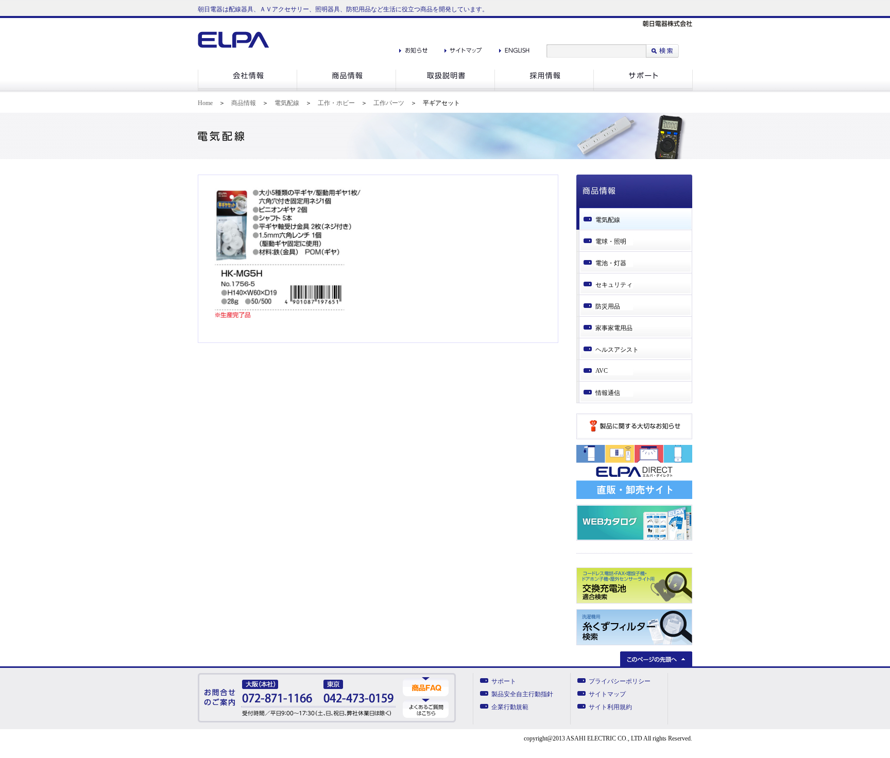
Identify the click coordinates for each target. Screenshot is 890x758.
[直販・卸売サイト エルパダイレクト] (634, 497)
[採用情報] (543, 89)
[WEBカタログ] (634, 538)
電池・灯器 (610, 263)
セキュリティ (613, 284)
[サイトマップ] (463, 47)
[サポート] (643, 89)
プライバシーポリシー (620, 681)
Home (205, 103)
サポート (503, 681)
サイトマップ (607, 694)
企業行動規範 (509, 707)
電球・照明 (610, 241)
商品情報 (243, 103)
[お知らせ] (413, 47)
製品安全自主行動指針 (522, 694)
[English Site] (514, 47)
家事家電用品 (613, 328)
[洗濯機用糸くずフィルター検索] (634, 643)
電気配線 (287, 103)
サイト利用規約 (610, 707)
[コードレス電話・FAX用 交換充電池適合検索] (634, 601)
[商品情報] (346, 89)
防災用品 (607, 306)
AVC (601, 370)
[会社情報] (247, 89)
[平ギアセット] (288, 317)
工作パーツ (388, 103)
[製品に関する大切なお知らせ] (634, 437)
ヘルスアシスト (617, 349)
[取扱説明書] (445, 89)
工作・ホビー (336, 103)
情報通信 (607, 393)
